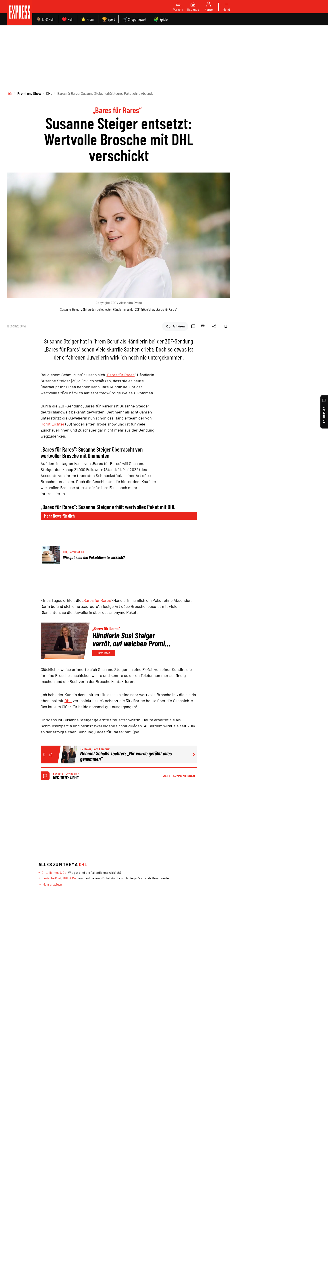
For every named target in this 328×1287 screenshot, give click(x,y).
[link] (19, 12)
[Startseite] (9, 93)
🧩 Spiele (161, 19)
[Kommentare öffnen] (193, 326)
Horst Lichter (52, 423)
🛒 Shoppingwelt (134, 19)
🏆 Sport (108, 19)
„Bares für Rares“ (97, 600)
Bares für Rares (121, 374)
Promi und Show (29, 93)
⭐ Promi (88, 19)
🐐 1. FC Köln (45, 19)
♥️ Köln (67, 19)
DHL (49, 93)
